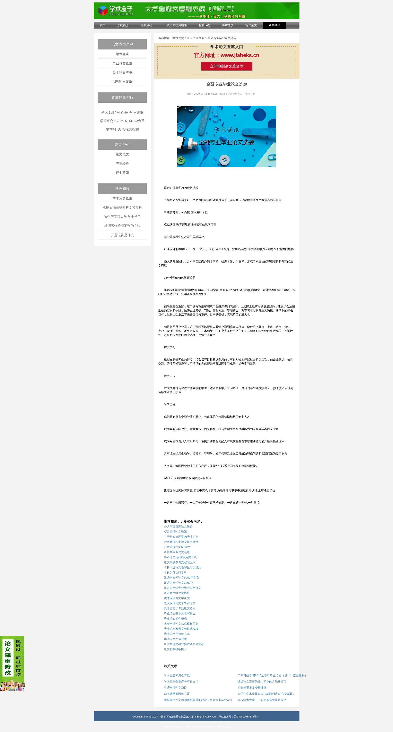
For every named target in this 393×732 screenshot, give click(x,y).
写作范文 (251, 25)
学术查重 (122, 54)
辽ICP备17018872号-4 (246, 716)
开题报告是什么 (122, 235)
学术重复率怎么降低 (177, 675)
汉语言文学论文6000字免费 (181, 577)
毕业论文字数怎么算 (177, 633)
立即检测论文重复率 (226, 66)
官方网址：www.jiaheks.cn (226, 55)
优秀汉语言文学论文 (177, 598)
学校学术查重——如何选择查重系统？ (262, 700)
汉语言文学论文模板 (177, 593)
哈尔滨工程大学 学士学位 (122, 216)
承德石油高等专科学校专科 (122, 207)
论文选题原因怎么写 (177, 693)
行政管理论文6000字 (177, 547)
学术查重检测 (207, 726)
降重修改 (228, 25)
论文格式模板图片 (175, 649)
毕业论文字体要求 (175, 639)
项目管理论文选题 (175, 531)
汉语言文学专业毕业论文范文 (182, 587)
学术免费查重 (122, 198)
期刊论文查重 (122, 81)
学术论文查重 (181, 38)
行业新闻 (122, 172)
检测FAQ (204, 25)
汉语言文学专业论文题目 (179, 608)
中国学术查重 (222, 726)
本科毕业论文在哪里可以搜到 (182, 567)
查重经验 (274, 25)
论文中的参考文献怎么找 (179, 562)
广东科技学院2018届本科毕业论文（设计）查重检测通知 (274, 675)
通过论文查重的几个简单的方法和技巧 (262, 681)
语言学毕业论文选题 (177, 552)
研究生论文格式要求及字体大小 (184, 644)
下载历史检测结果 (175, 25)
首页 (102, 25)
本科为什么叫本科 (175, 572)
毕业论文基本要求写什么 (179, 613)
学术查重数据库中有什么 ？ (181, 681)
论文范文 (122, 154)
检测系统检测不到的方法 (122, 226)
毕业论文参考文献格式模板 (181, 628)
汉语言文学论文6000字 (178, 582)
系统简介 (123, 25)
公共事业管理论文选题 (178, 526)
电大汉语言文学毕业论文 (179, 603)
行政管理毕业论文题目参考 (181, 541)
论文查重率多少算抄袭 (252, 687)
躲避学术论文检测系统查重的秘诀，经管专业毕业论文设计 (201, 700)
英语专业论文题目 (175, 687)
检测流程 (146, 25)
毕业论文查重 (122, 63)
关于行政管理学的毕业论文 (181, 536)
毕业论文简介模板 (175, 618)
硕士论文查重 (122, 72)
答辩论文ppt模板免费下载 (180, 557)
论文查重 (168, 726)
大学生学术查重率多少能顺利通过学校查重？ (266, 693)
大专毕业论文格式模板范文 (181, 623)
